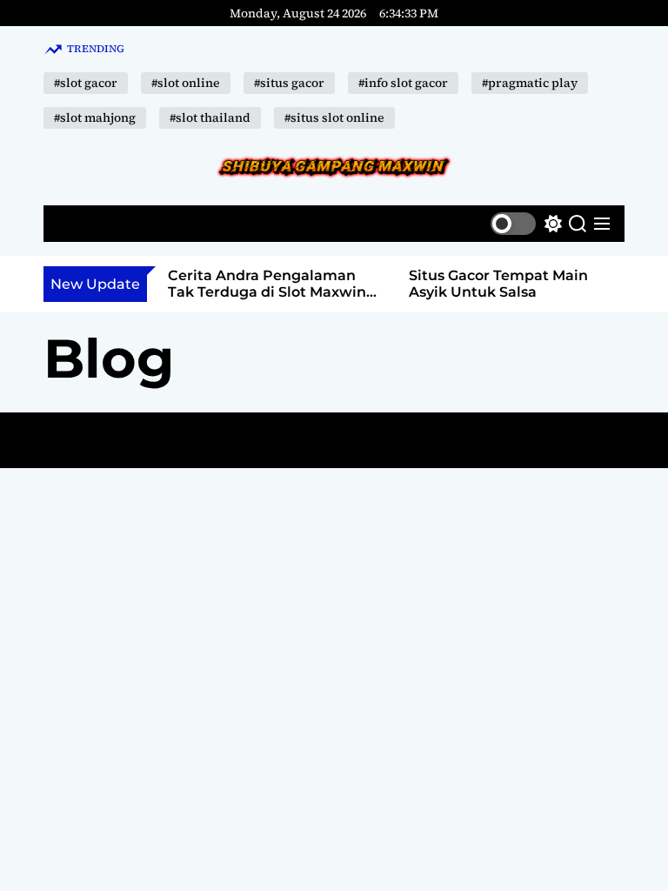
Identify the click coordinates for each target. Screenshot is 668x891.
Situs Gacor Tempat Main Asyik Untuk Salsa (498, 283)
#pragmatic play (530, 82)
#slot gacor (85, 82)
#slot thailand (210, 117)
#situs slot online (334, 117)
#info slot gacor (403, 82)
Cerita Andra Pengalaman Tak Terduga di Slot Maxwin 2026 (267, 292)
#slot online (185, 82)
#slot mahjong (95, 117)
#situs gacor (289, 82)
